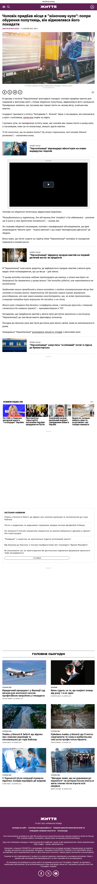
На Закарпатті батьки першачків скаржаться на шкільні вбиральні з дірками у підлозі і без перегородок (47, 532)
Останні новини (14, 512)
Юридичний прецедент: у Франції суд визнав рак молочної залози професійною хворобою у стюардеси (23, 693)
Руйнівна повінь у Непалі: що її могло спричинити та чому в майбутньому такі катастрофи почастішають (72, 737)
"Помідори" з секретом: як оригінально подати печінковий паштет (37, 539)
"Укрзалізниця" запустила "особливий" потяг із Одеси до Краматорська (61, 346)
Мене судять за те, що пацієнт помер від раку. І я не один (72, 691)
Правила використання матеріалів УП (69, 828)
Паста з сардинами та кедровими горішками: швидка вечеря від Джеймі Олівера (44, 525)
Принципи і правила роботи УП (43, 831)
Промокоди (62, 831)
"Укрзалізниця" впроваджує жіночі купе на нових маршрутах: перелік (58, 149)
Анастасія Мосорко (11, 29)
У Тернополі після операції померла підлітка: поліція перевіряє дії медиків (24, 779)
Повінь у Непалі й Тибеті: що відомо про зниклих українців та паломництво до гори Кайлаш (46, 518)
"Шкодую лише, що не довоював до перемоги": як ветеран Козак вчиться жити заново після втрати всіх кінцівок (72, 782)
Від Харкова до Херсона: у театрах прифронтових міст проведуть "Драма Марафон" (46, 545)
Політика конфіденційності (40, 828)
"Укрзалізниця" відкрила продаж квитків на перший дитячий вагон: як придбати (60, 256)
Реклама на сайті (19, 828)
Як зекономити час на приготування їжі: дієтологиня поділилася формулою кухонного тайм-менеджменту (47, 551)
